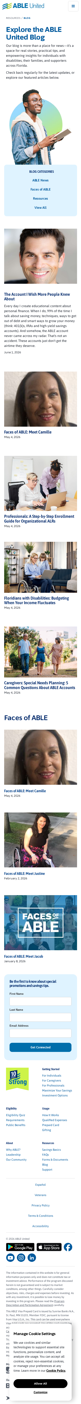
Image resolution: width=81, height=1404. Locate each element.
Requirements (15, 1120)
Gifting (46, 1130)
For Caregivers (51, 1080)
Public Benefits (15, 1125)
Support (47, 1169)
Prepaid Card (50, 1125)
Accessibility (40, 1226)
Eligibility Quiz (15, 1115)
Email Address (19, 1025)
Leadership (13, 1154)
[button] (73, 6)
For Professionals (53, 1085)
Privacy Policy (41, 1205)
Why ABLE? (13, 1149)
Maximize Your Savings (57, 1090)
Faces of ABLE (41, 189)
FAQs (45, 1154)
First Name (16, 993)
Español (40, 1184)
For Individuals (51, 1075)
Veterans (40, 1195)
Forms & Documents (55, 1159)
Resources (40, 198)
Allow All (40, 1383)
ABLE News (40, 180)
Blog (45, 1164)
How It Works (50, 1115)
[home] (22, 6)
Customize (41, 1392)
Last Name (16, 1009)
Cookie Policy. (56, 1370)
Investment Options (55, 1095)
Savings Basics (51, 1149)
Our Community (16, 1159)
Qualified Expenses (54, 1120)
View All (40, 207)
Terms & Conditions (40, 1215)
